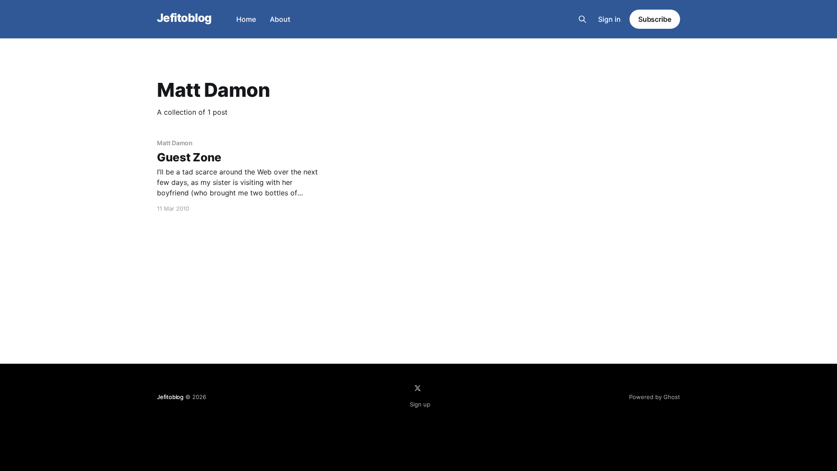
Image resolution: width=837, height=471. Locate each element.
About (280, 19)
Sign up (420, 404)
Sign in (609, 19)
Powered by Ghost (654, 396)
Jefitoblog (184, 18)
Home (246, 19)
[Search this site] (582, 19)
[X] (417, 388)
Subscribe (654, 19)
